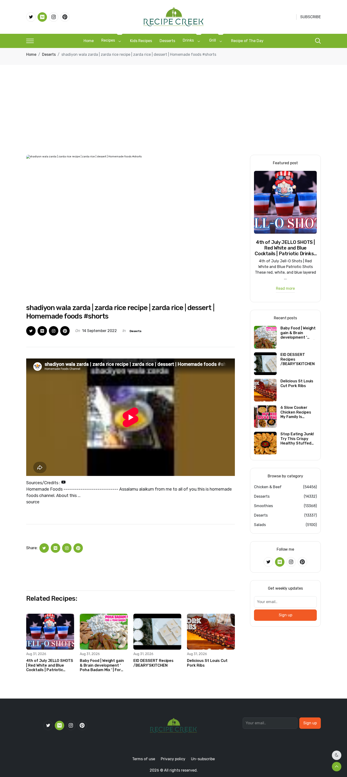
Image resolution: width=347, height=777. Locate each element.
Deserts (49, 54)
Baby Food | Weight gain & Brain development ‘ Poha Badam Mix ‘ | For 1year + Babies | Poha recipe (102, 665)
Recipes (108, 40)
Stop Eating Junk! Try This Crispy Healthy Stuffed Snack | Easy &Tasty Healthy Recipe (297, 438)
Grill (212, 40)
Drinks (188, 40)
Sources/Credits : (43, 482)
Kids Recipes (141, 41)
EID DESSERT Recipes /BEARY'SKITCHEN (153, 662)
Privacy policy (173, 759)
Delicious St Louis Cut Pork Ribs (207, 662)
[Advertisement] (173, 119)
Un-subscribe (203, 759)
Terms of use (143, 759)
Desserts (167, 41)
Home (89, 41)
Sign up (285, 615)
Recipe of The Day (247, 41)
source (32, 502)
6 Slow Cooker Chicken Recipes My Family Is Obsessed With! (295, 412)
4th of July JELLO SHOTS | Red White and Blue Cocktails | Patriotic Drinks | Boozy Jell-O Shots (49, 665)
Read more (285, 289)
